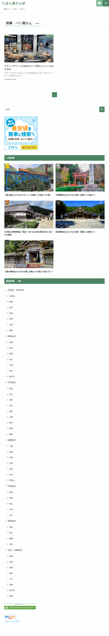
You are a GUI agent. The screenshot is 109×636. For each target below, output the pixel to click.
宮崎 (11, 585)
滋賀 (11, 452)
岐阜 (11, 423)
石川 (11, 406)
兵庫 (11, 469)
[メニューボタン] (106, 3)
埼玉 (11, 359)
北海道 (12, 296)
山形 (11, 325)
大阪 (11, 463)
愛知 (11, 434)
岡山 (11, 504)
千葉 (11, 365)
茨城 (11, 342)
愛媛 (11, 538)
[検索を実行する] (102, 109)
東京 (11, 371)
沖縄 (11, 596)
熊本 (11, 573)
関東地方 (12, 336)
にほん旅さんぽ (13, 3)
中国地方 (12, 486)
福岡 (11, 556)
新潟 (11, 388)
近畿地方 (12, 440)
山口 (11, 515)
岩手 (11, 307)
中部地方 (12, 382)
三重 (11, 446)
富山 (11, 394)
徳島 (11, 527)
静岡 (11, 428)
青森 (11, 302)
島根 (11, 498)
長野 (11, 400)
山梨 (11, 417)
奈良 (11, 475)
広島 (11, 509)
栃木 (11, 348)
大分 (11, 579)
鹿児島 (12, 590)
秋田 (11, 319)
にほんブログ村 (11, 621)
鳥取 (11, 492)
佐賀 (11, 562)
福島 (11, 330)
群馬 (11, 354)
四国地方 (12, 521)
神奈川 (12, 376)
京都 (11, 457)
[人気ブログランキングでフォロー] (20, 608)
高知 (11, 544)
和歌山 (12, 480)
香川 (11, 533)
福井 (11, 411)
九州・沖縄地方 (15, 550)
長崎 (11, 567)
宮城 (11, 313)
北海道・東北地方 (16, 290)
